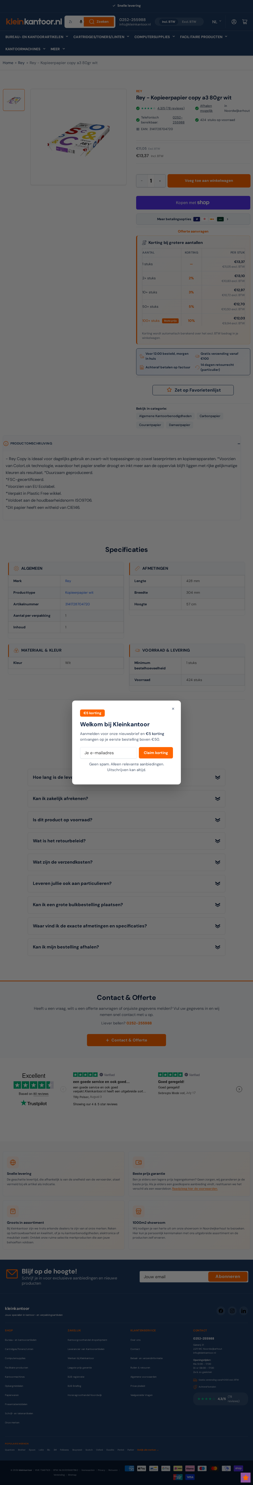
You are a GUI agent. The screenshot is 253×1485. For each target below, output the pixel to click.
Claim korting (156, 752)
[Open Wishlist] (246, 1478)
